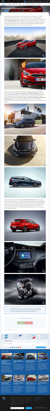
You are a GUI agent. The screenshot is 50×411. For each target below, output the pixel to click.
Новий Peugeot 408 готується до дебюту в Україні (43, 383)
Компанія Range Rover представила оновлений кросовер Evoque (31, 361)
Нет (30, 322)
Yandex (18, 347)
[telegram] (36, 1)
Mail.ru (14, 347)
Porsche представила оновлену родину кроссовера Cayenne (5, 383)
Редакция (36, 400)
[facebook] (28, 1)
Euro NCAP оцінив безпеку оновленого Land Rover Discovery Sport (31, 383)
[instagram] (30, 1)
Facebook (39, 308)
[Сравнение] (43, 1)
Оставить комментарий (41, 347)
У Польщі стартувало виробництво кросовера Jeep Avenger (19, 383)
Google (20, 347)
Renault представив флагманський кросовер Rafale (19, 361)
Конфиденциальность (38, 397)
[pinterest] (34, 1)
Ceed (22, 17)
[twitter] (32, 1)
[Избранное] (45, 1)
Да (22, 322)
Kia (38, 16)
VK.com (10, 347)
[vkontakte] (40, 1)
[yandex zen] (38, 1)
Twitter (16, 347)
